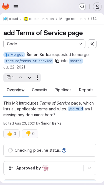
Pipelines (63, 90)
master (76, 61)
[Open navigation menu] (15, 6)
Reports (86, 90)
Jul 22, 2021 (14, 67)
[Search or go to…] (82, 6)
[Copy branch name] (57, 60)
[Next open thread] (29, 77)
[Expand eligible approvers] (89, 168)
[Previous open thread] (20, 77)
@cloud (76, 109)
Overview (15, 90)
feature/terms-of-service (29, 61)
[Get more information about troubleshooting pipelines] (64, 150)
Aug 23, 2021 (25, 123)
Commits (39, 90)
